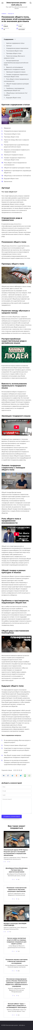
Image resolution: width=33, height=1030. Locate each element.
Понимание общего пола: (14, 51)
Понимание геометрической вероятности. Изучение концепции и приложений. (16, 889)
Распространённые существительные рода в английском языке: (16, 62)
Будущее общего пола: (13, 97)
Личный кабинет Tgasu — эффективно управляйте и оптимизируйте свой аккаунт (16, 1005)
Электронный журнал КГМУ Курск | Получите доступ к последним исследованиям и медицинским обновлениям (16, 852)
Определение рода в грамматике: (17, 48)
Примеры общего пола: (13, 53)
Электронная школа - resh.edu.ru (16, 4)
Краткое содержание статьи (15, 43)
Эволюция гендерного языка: (15, 72)
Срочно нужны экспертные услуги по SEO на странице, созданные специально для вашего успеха (16, 941)
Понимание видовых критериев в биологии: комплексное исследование (16, 961)
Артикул (9, 45)
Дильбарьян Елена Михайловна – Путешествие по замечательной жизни (16, 870)
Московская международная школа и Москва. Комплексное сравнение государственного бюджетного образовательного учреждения (16, 982)
